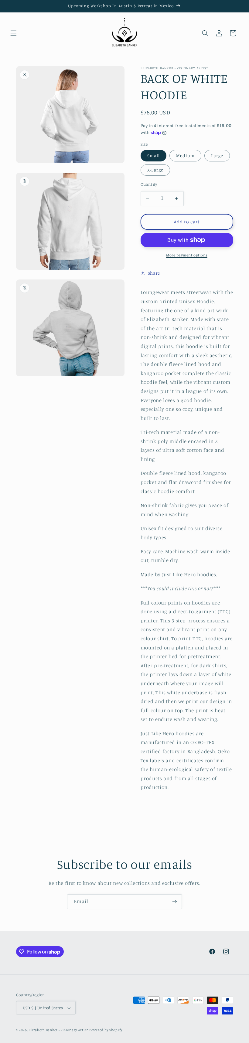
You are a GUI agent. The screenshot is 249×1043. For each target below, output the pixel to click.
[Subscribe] (175, 901)
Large (217, 155)
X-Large (155, 169)
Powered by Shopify (105, 1030)
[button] (13, 33)
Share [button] (154, 273)
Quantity (149, 184)
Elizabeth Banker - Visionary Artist (58, 1030)
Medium (185, 155)
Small (153, 155)
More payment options (186, 255)
